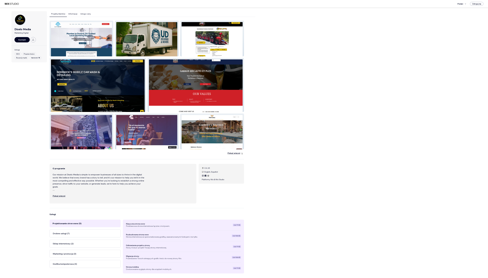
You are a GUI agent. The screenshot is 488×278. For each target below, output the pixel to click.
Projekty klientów (58, 14)
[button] (81, 38)
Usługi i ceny (85, 14)
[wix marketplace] (12, 3)
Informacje (72, 14)
